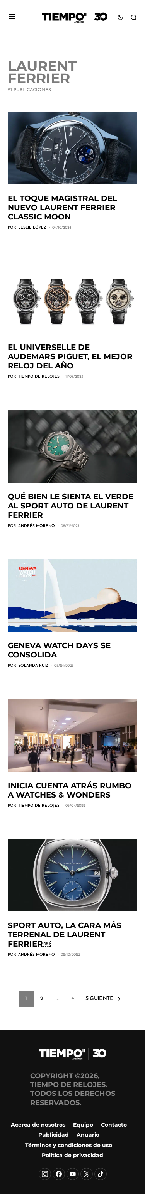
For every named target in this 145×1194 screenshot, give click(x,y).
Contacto (114, 1124)
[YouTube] (73, 1174)
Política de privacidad (72, 1155)
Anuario (88, 1134)
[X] (86, 1174)
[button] (12, 17)
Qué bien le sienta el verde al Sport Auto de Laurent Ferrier (70, 506)
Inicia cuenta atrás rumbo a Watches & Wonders (69, 790)
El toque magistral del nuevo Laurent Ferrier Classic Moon (62, 207)
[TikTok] (100, 1174)
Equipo (83, 1124)
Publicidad (53, 1134)
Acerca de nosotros (38, 1124)
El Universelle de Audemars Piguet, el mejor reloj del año (70, 356)
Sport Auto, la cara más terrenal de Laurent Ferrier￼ (64, 934)
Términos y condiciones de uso (68, 1145)
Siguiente (99, 999)
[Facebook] (59, 1174)
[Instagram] (45, 1174)
